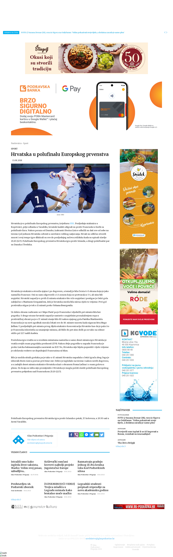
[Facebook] (71, 434)
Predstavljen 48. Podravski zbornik (22, 485)
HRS (72, 223)
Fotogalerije (123, 415)
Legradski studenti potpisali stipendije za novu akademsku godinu (93, 487)
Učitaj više (15, 499)
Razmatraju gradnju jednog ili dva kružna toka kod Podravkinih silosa (91, 466)
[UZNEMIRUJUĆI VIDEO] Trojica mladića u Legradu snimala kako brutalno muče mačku (59, 488)
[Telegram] (91, 434)
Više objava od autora (36, 440)
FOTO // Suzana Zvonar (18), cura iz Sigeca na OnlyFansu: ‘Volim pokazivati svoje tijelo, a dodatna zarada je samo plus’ (72, 32)
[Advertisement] (60, 267)
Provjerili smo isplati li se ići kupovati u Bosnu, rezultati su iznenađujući (138, 432)
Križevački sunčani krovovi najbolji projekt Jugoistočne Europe (59, 464)
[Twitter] (101, 434)
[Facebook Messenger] (86, 434)
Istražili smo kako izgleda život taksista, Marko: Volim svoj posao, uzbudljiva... (26, 466)
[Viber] (76, 434)
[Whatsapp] (81, 434)
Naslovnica (16, 143)
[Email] (96, 434)
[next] (167, 32)
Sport (25, 143)
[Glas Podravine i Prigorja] (18, 440)
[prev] (165, 32)
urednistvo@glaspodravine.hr (39, 443)
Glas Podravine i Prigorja (40, 435)
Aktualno (122, 428)
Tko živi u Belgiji (126, 443)
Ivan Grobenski (16, 491)
